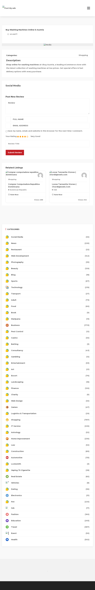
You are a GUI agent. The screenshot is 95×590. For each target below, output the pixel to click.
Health (50, 539)
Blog (50, 275)
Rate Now (14, 195)
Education (50, 521)
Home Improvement (50, 439)
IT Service (50, 426)
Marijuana (50, 319)
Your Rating (11, 136)
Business (50, 325)
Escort (50, 376)
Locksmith (50, 464)
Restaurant (50, 249)
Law (50, 445)
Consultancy (50, 350)
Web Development (50, 256)
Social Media (50, 237)
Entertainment (50, 363)
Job (50, 508)
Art (50, 369)
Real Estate (50, 476)
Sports (50, 281)
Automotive (50, 457)
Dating (50, 489)
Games (50, 407)
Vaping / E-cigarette (50, 470)
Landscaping (50, 382)
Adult (50, 300)
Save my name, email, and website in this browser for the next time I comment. (45, 131)
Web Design (50, 401)
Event (50, 533)
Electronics (50, 495)
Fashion (50, 514)
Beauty (50, 268)
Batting (50, 344)
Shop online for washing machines (22, 65)
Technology (50, 287)
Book (50, 313)
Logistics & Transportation (50, 413)
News (50, 243)
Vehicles (50, 483)
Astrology (50, 432)
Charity (50, 394)
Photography (50, 262)
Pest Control (50, 331)
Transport (50, 294)
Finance (50, 388)
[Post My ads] (9, 8)
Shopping (83, 55)
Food (50, 306)
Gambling (50, 357)
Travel (50, 527)
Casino (50, 338)
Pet (50, 502)
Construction (50, 451)
